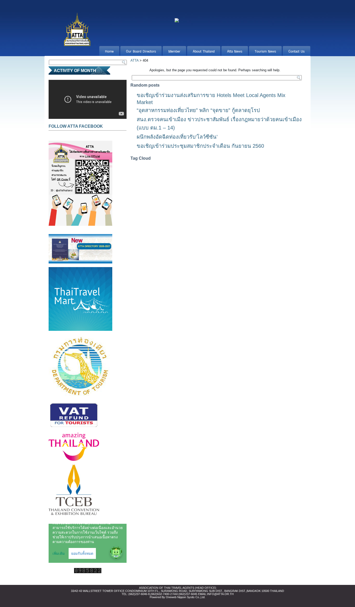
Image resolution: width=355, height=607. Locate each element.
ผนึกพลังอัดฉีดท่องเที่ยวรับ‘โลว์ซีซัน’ (177, 137)
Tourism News (265, 51)
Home (109, 51)
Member (174, 51)
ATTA (134, 60)
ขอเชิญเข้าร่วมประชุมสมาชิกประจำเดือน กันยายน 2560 (200, 146)
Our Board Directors (141, 51)
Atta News (234, 51)
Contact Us (296, 51)
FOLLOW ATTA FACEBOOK (76, 126)
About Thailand (204, 51)
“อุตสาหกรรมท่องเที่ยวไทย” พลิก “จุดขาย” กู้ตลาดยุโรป (198, 110)
